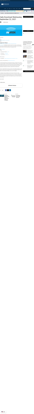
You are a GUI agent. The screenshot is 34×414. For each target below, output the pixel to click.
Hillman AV (6, 54)
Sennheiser (6, 53)
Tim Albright (3, 49)
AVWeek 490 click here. (11, 60)
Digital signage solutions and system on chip (11, 58)
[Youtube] (33, 0)
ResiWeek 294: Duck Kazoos (18, 96)
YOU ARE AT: (2, 13)
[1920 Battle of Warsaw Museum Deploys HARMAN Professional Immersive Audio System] (25, 56)
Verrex (8, 51)
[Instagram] (30, 0)
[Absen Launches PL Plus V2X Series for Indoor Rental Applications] (25, 66)
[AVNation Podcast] (4, 85)
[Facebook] (29, 0)
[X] (32, 0)
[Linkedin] (31, 0)
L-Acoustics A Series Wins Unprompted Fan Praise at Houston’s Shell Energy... (27, 42)
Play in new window (6, 40)
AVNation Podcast (2, 82)
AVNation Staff (24, 44)
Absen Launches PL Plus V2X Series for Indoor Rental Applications (30, 66)
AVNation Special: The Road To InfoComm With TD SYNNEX (6, 98)
